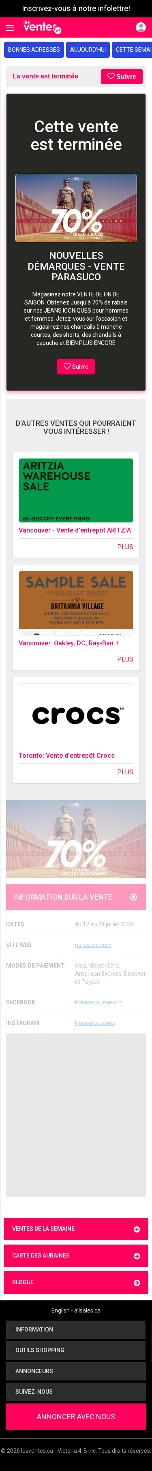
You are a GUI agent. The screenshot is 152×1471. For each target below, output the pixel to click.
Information (33, 1329)
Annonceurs (33, 1371)
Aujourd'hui (88, 49)
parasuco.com (93, 945)
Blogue (23, 1282)
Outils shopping (39, 1350)
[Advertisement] (76, 1115)
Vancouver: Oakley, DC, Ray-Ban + (69, 643)
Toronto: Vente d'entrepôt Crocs (67, 755)
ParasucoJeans (95, 1023)
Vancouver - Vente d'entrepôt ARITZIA (75, 530)
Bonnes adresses (34, 49)
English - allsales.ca (76, 1310)
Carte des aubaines (41, 1255)
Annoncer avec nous (76, 1416)
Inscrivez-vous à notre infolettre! (76, 8)
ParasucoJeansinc (98, 1002)
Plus (125, 547)
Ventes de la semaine (43, 1229)
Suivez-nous (33, 1392)
